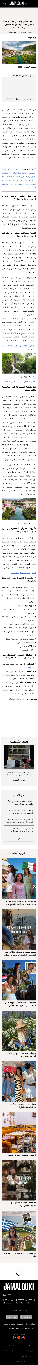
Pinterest (19, 1300)
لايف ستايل (21, 32)
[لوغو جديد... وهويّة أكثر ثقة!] (19, 87)
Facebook (30, 1300)
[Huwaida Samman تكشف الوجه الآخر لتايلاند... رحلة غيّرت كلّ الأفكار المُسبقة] (19, 980)
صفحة (5, 689)
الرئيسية (29, 32)
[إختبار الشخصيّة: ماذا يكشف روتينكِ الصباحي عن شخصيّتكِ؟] (19, 757)
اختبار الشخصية (15, 1328)
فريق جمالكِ (29, 1351)
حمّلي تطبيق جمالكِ (19, 1311)
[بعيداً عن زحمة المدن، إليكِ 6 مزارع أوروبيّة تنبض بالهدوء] (19, 1031)
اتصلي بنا (30, 1345)
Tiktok (28, 1303)
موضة (32, 1324)
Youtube (18, 1303)
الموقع (31, 667)
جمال (27, 1324)
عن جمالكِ (12, 1345)
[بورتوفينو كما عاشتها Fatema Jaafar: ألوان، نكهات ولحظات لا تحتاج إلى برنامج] (19, 878)
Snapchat (8, 1303)
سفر (26, 699)
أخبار (33, 1328)
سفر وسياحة (12, 32)
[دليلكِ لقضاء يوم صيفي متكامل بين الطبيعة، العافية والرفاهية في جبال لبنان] (19, 929)
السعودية (20, 1324)
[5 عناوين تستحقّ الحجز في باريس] (19, 1132)
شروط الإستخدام (10, 1351)
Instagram (8, 1300)
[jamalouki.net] (19, 3)
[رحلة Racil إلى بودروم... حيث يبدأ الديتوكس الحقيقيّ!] (19, 1081)
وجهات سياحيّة (15, 699)
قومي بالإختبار (19, 780)
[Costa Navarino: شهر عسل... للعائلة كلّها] (19, 1231)
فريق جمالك (32, 37)
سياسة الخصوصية (27, 1356)
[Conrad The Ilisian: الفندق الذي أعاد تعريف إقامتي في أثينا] (19, 1180)
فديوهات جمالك (9, 1324)
